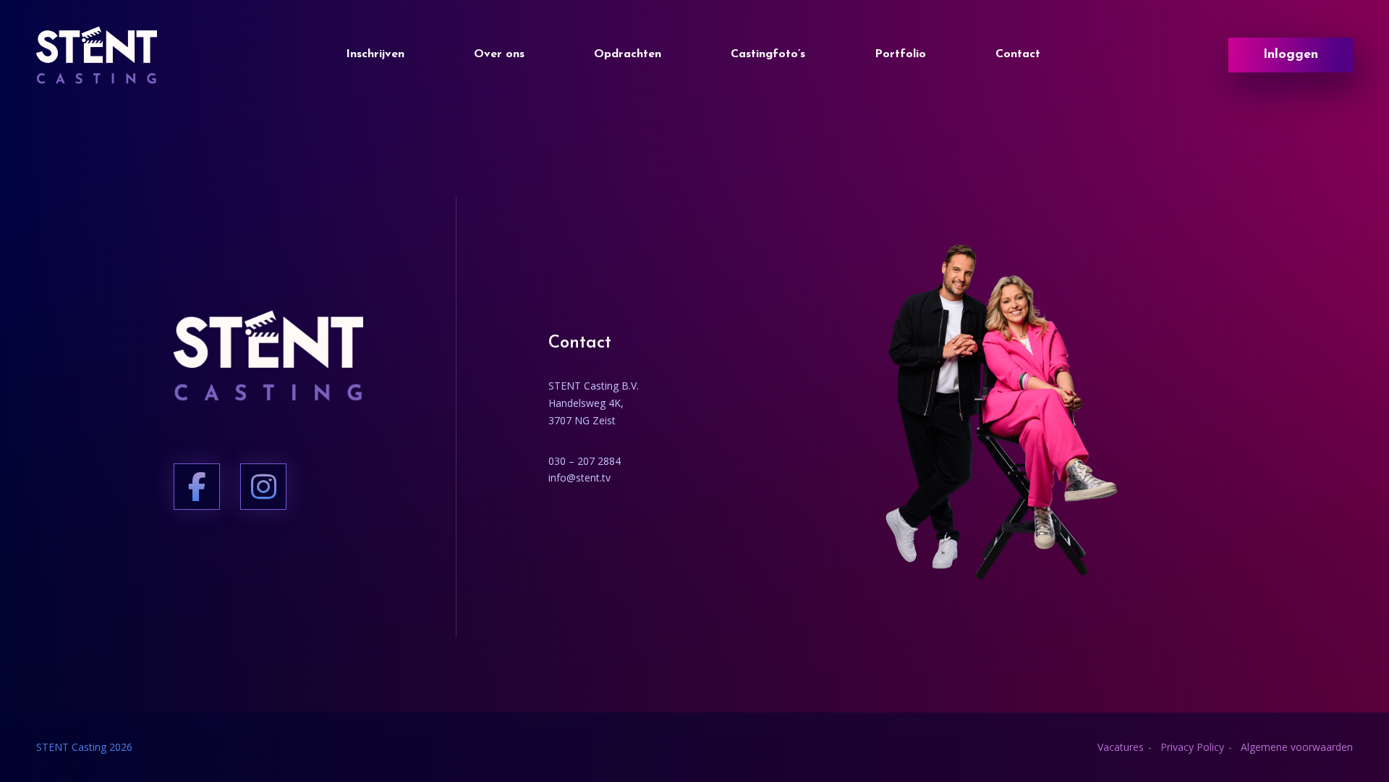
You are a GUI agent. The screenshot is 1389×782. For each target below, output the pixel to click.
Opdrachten (627, 54)
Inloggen (1290, 55)
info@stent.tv (579, 477)
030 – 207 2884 (584, 461)
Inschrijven (375, 54)
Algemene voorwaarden (1297, 747)
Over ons (499, 54)
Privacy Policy (1192, 747)
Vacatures (1120, 747)
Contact (1017, 54)
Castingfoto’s (768, 54)
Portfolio (900, 54)
